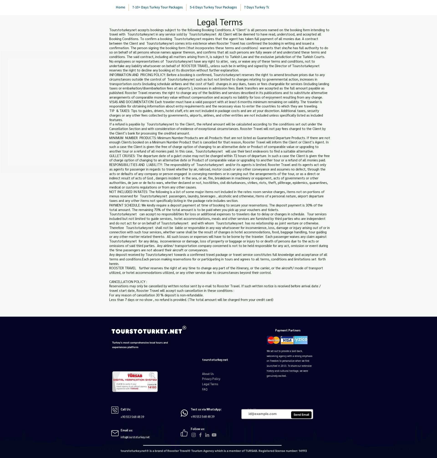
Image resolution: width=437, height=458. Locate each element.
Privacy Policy (211, 379)
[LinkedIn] (207, 435)
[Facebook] (200, 435)
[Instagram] (193, 435)
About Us (207, 374)
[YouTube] (214, 435)
